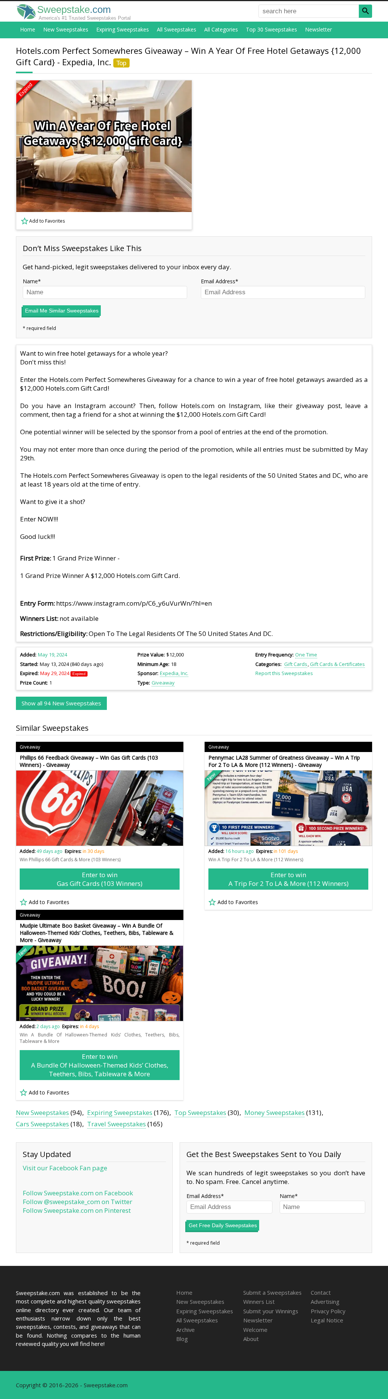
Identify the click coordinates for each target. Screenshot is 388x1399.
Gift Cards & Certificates (337, 664)
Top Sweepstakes (200, 1112)
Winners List (259, 1301)
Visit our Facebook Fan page (65, 1167)
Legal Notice (327, 1320)
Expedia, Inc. (174, 673)
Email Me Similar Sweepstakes (62, 311)
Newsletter (318, 29)
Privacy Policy (328, 1311)
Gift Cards (295, 664)
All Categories (221, 29)
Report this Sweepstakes (284, 673)
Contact (321, 1292)
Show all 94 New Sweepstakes (61, 703)
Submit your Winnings (270, 1311)
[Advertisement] (286, 155)
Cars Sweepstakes (42, 1124)
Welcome (255, 1329)
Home (27, 29)
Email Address (218, 281)
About (251, 1338)
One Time (306, 654)
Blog (182, 1338)
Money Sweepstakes (274, 1112)
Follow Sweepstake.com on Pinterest (77, 1210)
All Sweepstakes (176, 29)
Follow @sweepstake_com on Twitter (77, 1201)
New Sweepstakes (65, 29)
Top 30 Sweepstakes (271, 29)
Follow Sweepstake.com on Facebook (78, 1193)
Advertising (325, 1301)
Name (30, 281)
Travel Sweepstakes (116, 1124)
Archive (185, 1329)
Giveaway (163, 682)
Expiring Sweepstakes (122, 29)
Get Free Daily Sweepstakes (223, 1225)
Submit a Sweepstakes (272, 1292)
